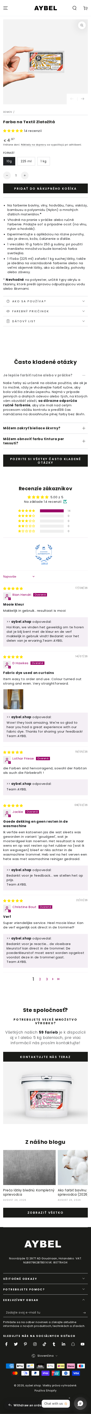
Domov (7, 112)
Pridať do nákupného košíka (45, 188)
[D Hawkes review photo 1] (13, 699)
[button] (74, 8)
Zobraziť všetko (46, 1213)
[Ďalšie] (82, 99)
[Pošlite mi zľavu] (85, 1313)
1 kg (44, 161)
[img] (13, 588)
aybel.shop (33, 1385)
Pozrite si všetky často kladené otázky (45, 461)
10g (9, 161)
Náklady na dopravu (33, 144)
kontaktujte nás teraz (45, 1057)
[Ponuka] (5, 8)
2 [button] (40, 979)
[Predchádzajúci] (72, 99)
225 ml (26, 161)
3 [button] (47, 979)
